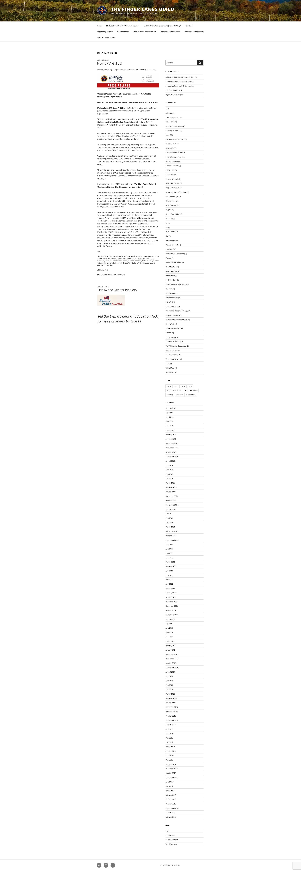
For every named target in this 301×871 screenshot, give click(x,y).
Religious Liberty (171, 315)
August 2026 (170, 408)
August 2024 (170, 509)
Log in (167, 831)
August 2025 (170, 461)
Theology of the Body (173, 342)
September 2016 (171, 808)
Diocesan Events (171, 161)
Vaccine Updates (171, 355)
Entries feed (169, 835)
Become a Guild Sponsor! (194, 32)
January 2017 (170, 799)
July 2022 (169, 571)
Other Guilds (170, 276)
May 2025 (169, 474)
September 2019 (171, 720)
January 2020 (170, 703)
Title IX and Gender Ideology (117, 290)
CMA (167, 135)
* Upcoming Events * (105, 32)
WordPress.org (171, 844)
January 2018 (170, 764)
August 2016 (170, 813)
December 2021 (171, 602)
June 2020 (169, 681)
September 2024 (171, 505)
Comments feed (171, 840)
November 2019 (171, 712)
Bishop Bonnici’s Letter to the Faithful (179, 82)
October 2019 (170, 716)
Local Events (170, 240)
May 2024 (169, 518)
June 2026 (169, 417)
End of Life (169, 170)
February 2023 (170, 566)
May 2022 (169, 580)
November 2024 (171, 496)
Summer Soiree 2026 (173, 90)
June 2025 (169, 470)
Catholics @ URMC (172, 131)
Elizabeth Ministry (172, 166)
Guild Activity (170, 201)
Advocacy (169, 113)
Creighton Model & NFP (174, 153)
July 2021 (168, 624)
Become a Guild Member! (170, 32)
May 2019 (169, 738)
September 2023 (171, 540)
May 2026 (169, 421)
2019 (190, 386)
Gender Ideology (171, 197)
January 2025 (170, 492)
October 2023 (170, 536)
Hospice (168, 210)
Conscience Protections (174, 139)
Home (99, 26)
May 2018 (169, 760)
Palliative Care (170, 280)
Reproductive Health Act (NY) (176, 320)
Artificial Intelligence (173, 117)
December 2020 (171, 654)
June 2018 (169, 755)
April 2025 (169, 479)
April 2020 (169, 690)
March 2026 (170, 430)
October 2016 (170, 804)
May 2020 (169, 685)
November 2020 (171, 659)
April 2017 (169, 786)
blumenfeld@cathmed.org (106, 274)
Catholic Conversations (106, 37)
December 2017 (171, 769)
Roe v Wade (169, 324)
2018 (183, 386)
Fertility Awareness (172, 183)
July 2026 (169, 413)
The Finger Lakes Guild (142, 9)
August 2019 (170, 725)
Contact (189, 26)
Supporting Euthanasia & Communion (179, 86)
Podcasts (168, 289)
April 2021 (169, 637)
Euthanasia (169, 175)
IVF (166, 223)
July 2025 (169, 465)
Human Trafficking (172, 214)
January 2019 (170, 751)
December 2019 (171, 707)
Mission (168, 258)
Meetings (168, 249)
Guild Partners (170, 205)
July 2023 (169, 544)
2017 (176, 386)
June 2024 (169, 514)
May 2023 (169, 553)
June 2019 (169, 734)
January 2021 (170, 650)
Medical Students (172, 245)
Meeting (170, 395)
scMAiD (168, 333)
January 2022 (170, 597)
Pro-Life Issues (171, 306)
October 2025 (170, 452)
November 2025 (171, 448)
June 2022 (169, 575)
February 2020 (171, 698)
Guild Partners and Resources (144, 32)
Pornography (170, 293)
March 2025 (170, 483)
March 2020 (170, 694)
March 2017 (170, 791)
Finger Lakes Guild (172, 188)
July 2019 (169, 729)
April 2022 (169, 584)
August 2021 (170, 619)
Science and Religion (173, 328)
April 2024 (169, 522)
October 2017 (170, 773)
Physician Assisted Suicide (175, 284)
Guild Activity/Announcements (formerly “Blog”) (163, 26)
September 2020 (171, 668)
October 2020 (170, 663)
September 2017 (171, 777)
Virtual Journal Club (172, 359)
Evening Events (171, 179)
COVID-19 (169, 148)
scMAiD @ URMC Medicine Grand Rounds (181, 77)
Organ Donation (171, 271)
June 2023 (169, 549)
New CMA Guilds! (109, 63)
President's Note (171, 298)
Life (166, 236)
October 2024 (170, 501)
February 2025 (170, 487)
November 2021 (171, 606)
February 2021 (170, 646)
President (179, 395)
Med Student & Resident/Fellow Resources (122, 26)
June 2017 (169, 782)
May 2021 (169, 632)
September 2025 (171, 457)
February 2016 (170, 817)
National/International (173, 262)
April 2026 (169, 426)
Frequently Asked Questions (175, 192)
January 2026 (170, 439)
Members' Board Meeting (175, 254)
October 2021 (170, 610)
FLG (185, 390)
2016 (169, 386)
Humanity (169, 218)
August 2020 (170, 672)
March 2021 (170, 641)
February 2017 (170, 795)
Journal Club (170, 232)
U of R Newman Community (175, 346)
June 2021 (169, 628)
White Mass (169, 368)
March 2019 (170, 747)
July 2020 (169, 676)
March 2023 (170, 562)
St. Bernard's (170, 337)
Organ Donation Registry (174, 95)
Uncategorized (170, 350)
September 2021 (171, 615)
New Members (171, 267)
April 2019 (169, 742)
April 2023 (169, 558)
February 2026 (170, 435)
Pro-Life (168, 302)
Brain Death (169, 122)
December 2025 (171, 443)
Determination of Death (174, 157)
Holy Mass (193, 390)
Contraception (170, 144)
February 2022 (170, 593)
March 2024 (170, 527)
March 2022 (170, 588)
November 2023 (171, 531)
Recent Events (123, 32)
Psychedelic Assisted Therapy (176, 311)
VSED (167, 364)
